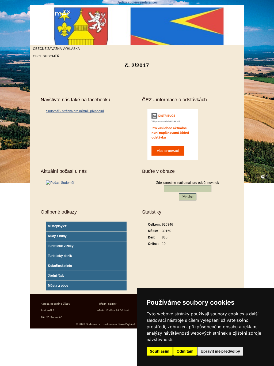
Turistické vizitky (61, 246)
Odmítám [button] (185, 351)
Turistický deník (60, 256)
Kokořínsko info (60, 266)
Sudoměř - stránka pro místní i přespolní (75, 111)
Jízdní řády (56, 276)
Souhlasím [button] (159, 351)
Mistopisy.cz (57, 226)
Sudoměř (51, 14)
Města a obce (58, 285)
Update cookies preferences (137, 2)
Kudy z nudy (57, 236)
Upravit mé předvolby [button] (220, 351)
